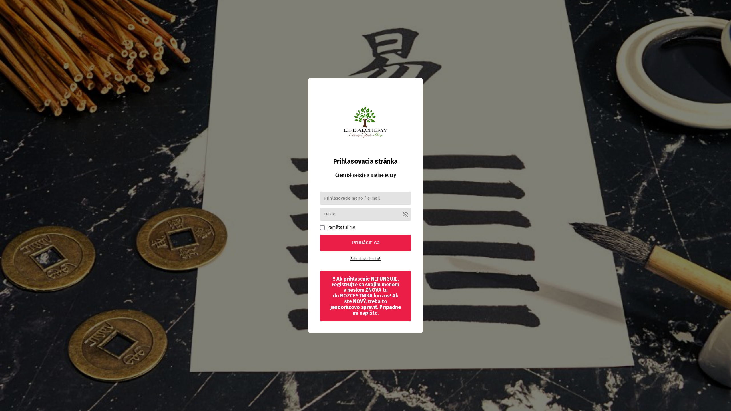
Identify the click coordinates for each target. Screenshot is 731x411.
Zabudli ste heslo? (365, 259)
